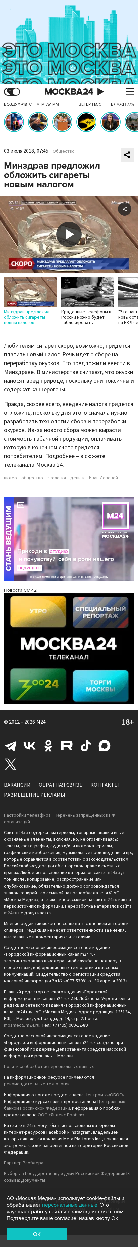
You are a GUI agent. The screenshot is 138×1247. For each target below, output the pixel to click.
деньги (77, 478)
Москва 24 (69, 92)
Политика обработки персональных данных (49, 1066)
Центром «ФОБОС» (104, 1095)
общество (32, 478)
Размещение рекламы (34, 795)
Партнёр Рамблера (23, 1163)
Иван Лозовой (103, 478)
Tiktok (85, 745)
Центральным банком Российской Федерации (65, 1105)
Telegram (10, 745)
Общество (64, 151)
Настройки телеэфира (27, 815)
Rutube (67, 745)
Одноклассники (48, 745)
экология (56, 478)
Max (104, 745)
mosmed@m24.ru (21, 1025)
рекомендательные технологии (37, 1084)
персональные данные (69, 1205)
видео (10, 478)
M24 (41, 722)
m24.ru (21, 832)
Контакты (104, 785)
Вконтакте (29, 745)
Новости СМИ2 (20, 590)
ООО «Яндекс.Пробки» (61, 1115)
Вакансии (17, 785)
